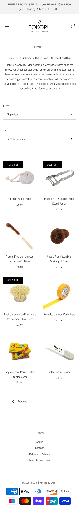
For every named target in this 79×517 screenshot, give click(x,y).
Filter (6, 106)
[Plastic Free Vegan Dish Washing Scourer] (59, 235)
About (39, 442)
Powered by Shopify (48, 482)
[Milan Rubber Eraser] (59, 351)
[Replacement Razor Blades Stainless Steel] (19, 351)
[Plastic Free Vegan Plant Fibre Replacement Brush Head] (19, 293)
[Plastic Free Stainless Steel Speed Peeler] (59, 177)
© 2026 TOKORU (29, 482)
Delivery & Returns (39, 454)
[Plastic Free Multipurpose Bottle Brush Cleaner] (19, 235)
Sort (5, 130)
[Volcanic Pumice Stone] (19, 177)
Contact (39, 448)
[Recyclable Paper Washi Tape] (59, 293)
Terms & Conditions (39, 460)
